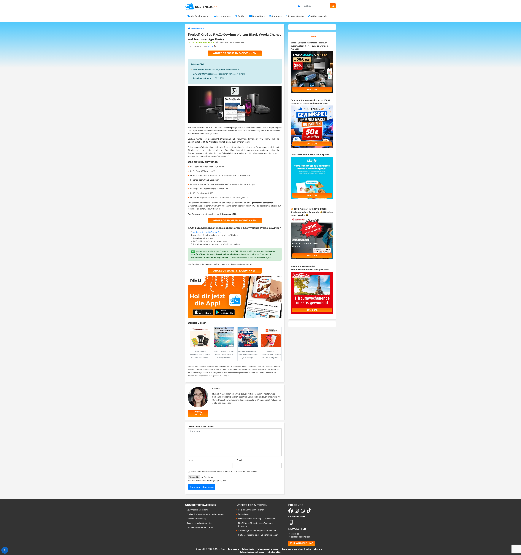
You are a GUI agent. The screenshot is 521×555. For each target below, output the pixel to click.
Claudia (210, 46)
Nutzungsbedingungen (267, 549)
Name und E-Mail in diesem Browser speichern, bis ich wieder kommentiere (224, 471)
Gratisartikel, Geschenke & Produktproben (205, 514)
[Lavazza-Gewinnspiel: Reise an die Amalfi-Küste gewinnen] (224, 337)
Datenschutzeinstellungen (252, 552)
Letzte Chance (223, 16)
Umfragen (276, 16)
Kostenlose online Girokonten (199, 523)
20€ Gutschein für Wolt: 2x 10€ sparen (310, 154)
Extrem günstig (296, 16)
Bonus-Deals (258, 16)
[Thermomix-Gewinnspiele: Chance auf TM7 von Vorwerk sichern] (200, 337)
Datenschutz (248, 549)
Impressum (233, 549)
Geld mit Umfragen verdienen (251, 510)
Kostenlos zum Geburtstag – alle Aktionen (256, 518)
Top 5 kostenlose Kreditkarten (200, 527)
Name (190, 460)
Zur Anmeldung (301, 543)
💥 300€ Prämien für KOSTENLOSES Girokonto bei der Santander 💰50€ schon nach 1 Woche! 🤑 (312, 212)
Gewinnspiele (198, 28)
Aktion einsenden (319, 16)
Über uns (318, 549)
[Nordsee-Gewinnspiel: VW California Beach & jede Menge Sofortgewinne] (248, 337)
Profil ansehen (198, 413)
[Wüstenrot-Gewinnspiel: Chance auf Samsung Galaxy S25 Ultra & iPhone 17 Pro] (271, 337)
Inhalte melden (274, 552)
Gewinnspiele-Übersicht (197, 510)
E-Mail (239, 460)
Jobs (308, 549)
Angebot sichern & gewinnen (234, 53)
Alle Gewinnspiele (199, 16)
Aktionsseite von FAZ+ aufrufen (207, 232)
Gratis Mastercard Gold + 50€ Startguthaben (258, 535)
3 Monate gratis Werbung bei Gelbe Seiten (257, 530)
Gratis (240, 16)
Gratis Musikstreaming (196, 518)
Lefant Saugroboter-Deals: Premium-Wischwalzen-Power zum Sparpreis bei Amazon (310, 46)
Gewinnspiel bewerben (292, 549)
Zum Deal (312, 89)
